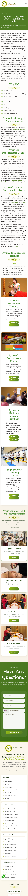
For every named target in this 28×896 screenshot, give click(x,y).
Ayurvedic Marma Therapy (11, 817)
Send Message (14, 732)
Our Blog (7, 798)
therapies (15, 202)
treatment (23, 202)
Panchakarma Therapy (10, 856)
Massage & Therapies (10, 877)
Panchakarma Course (10, 811)
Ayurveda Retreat (9, 866)
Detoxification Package (10, 850)
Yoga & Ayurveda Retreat (11, 872)
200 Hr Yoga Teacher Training (12, 875)
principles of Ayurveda (19, 129)
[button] (26, 4)
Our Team (7, 784)
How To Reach (8, 787)
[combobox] (6, 711)
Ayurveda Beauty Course (11, 823)
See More (14, 325)
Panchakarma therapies (17, 180)
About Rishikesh (9, 793)
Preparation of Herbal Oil (11, 826)
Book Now (14, 322)
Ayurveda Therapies (9, 839)
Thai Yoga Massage (9, 820)
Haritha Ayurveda (6, 25)
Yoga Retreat (8, 869)
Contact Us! (16, 246)
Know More (14, 557)
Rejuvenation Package (10, 844)
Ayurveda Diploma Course (11, 808)
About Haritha (8, 781)
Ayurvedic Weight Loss (10, 847)
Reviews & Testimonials (11, 795)
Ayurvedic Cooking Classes (11, 828)
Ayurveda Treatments (10, 842)
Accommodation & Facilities (12, 790)
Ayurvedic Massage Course (11, 814)
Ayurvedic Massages (7, 182)
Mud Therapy (8, 853)
